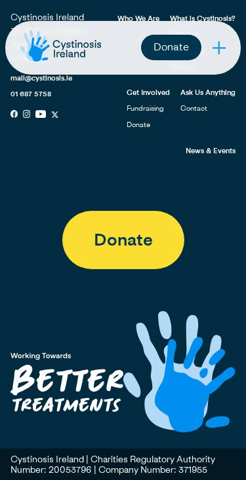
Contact (193, 107)
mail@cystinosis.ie (41, 77)
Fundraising (145, 107)
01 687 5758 (30, 93)
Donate (171, 46)
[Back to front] (61, 61)
